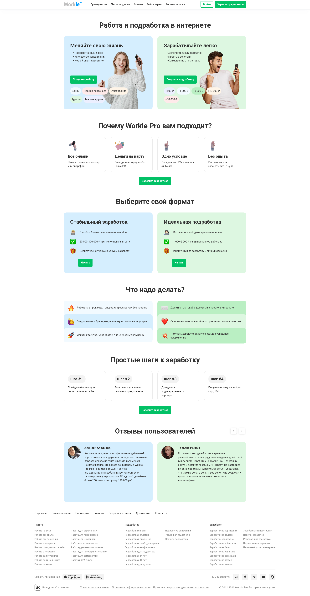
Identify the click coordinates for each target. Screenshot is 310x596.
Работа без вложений (46, 539)
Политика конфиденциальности (131, 587)
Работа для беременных (84, 530)
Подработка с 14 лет (136, 556)
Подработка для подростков (140, 551)
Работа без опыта (44, 535)
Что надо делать (120, 4)
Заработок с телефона (222, 539)
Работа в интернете (45, 543)
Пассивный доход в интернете (259, 547)
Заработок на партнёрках (223, 530)
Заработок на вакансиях (223, 556)
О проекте (41, 513)
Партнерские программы (256, 543)
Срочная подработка (176, 539)
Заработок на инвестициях (257, 530)
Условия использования (94, 587)
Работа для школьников (47, 560)
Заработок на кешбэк (221, 535)
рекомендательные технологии (189, 587)
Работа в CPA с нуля (82, 560)
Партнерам (82, 513)
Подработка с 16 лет (136, 560)
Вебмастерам (154, 4)
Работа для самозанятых (84, 556)
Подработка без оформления (140, 547)
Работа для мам (43, 564)
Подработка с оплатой (137, 535)
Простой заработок (253, 535)
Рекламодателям (175, 4)
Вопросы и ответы (119, 513)
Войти (207, 4)
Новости (98, 513)
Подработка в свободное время (142, 543)
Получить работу (83, 79)
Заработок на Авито (220, 547)
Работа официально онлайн (50, 547)
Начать (85, 262)
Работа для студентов (46, 556)
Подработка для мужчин (138, 564)
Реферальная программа (257, 539)
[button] (233, 431)
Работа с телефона (45, 551)
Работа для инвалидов (83, 539)
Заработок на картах (221, 560)
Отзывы (138, 4)
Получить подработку (180, 79)
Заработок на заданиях (222, 551)
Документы (143, 513)
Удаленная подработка (177, 535)
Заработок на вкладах (221, 564)
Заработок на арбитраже (223, 543)
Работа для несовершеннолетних (89, 551)
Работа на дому (43, 530)
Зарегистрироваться (230, 4)
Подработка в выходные (138, 539)
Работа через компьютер (84, 543)
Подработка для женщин (178, 530)
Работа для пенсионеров (84, 535)
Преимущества (99, 4)
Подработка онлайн (135, 530)
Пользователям (61, 513)
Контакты (161, 513)
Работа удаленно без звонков (87, 547)
